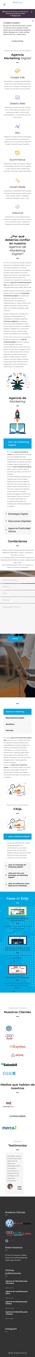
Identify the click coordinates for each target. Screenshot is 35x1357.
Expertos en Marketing (15, 712)
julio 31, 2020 (10, 1288)
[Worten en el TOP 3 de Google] (18, 969)
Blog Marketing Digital (15, 718)
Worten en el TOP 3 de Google (17, 977)
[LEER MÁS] (17, 932)
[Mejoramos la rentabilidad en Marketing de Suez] (18, 911)
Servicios (9, 730)
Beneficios (10, 724)
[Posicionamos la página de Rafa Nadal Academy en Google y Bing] (18, 940)
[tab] (18, 443)
